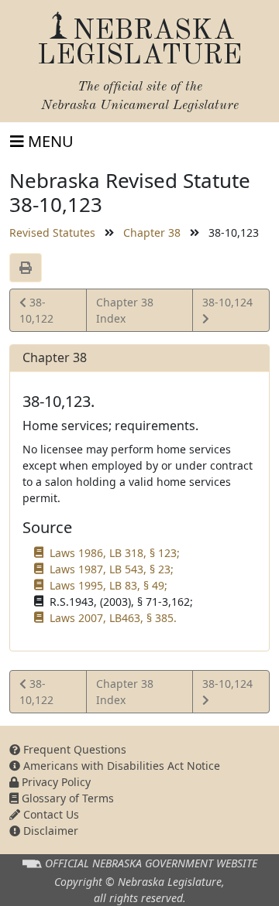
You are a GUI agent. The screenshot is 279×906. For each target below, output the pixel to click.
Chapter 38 (152, 232)
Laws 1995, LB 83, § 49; (108, 585)
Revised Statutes (52, 232)
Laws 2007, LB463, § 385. (113, 617)
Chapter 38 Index (124, 310)
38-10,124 (227, 309)
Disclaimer (49, 830)
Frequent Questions (73, 749)
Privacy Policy (55, 781)
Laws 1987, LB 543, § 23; (112, 569)
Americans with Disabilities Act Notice (120, 765)
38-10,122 (41, 310)
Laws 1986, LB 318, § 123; (115, 552)
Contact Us (49, 814)
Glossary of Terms (66, 798)
